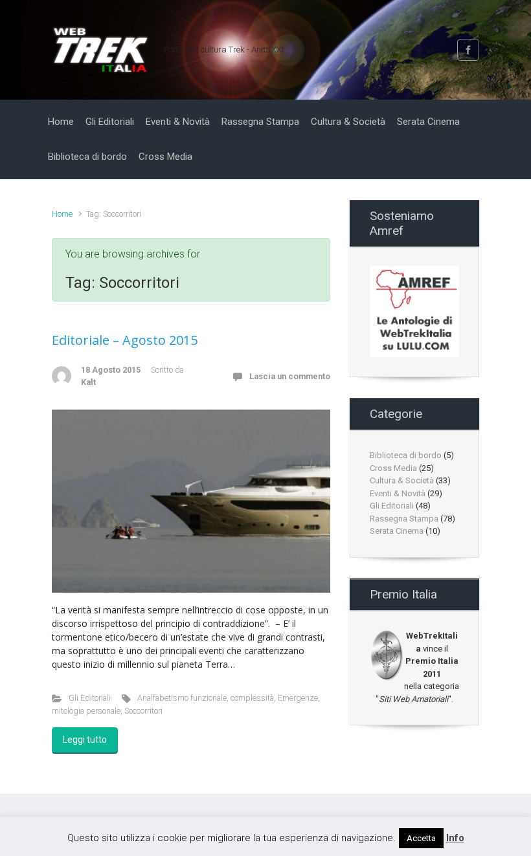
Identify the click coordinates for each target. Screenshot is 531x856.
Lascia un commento (289, 376)
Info (455, 838)
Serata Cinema (397, 531)
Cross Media (393, 468)
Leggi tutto (85, 739)
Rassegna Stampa (404, 518)
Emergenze (298, 698)
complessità (252, 698)
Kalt (88, 382)
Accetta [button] (421, 838)
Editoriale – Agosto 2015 (125, 340)
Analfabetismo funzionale (182, 698)
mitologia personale (86, 711)
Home (62, 214)
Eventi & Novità (397, 493)
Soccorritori (143, 711)
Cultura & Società (402, 480)
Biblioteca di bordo (406, 455)
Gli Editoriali (90, 698)
